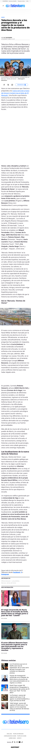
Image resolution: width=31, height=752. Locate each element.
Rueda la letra (21, 1)
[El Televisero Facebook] (12, 742)
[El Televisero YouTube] (19, 742)
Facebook (16, 572)
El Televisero (8, 37)
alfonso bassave (5, 581)
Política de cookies (21, 736)
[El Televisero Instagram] (17, 742)
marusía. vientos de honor (8, 583)
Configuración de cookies (10, 736)
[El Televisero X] (14, 742)
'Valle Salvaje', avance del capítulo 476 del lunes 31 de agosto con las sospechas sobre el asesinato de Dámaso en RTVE (19, 706)
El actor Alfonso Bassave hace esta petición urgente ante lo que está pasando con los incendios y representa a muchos (14, 646)
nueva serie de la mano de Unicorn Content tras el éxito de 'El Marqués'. (15, 93)
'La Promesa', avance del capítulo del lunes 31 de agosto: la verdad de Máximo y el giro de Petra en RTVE (20, 697)
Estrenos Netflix (13, 1)
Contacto (19, 738)
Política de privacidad (18, 733)
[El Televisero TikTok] (22, 742)
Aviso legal (9, 733)
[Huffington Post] (15, 747)
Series (3, 17)
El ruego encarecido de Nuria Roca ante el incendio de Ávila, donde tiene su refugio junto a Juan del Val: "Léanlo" (14, 613)
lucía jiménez (15, 581)
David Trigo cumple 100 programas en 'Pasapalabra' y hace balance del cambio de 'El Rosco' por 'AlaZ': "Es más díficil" (19, 689)
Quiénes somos (12, 738)
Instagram (5, 574)
